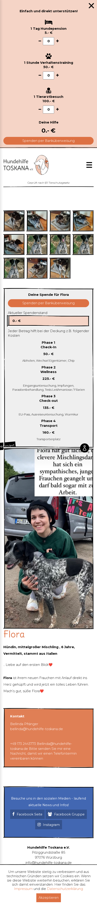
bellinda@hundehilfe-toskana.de (36, 729)
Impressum (23, 889)
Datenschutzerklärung (65, 889)
